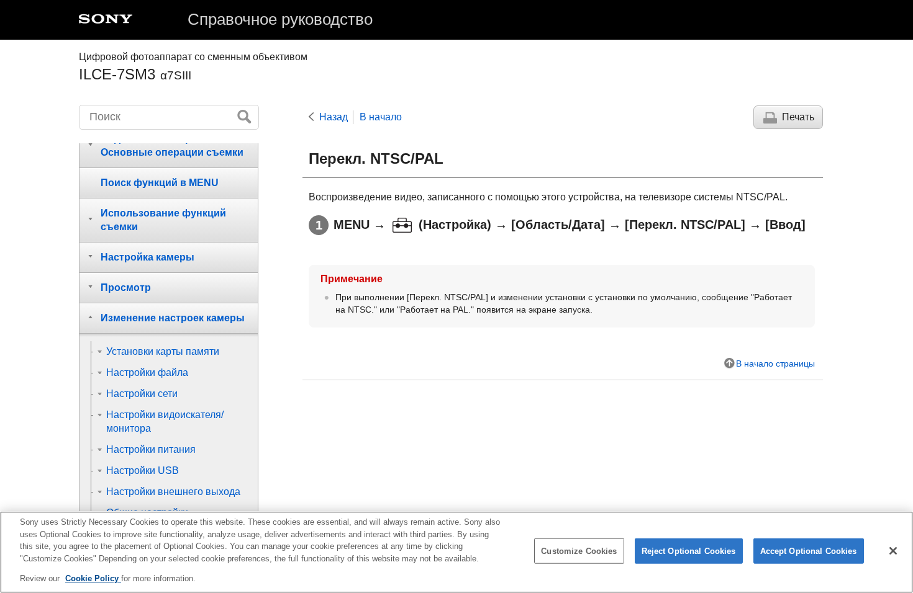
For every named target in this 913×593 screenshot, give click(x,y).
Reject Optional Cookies (689, 551)
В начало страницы (775, 363)
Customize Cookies (579, 551)
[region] (456, 552)
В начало (381, 117)
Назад (333, 117)
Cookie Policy (93, 578)
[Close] (893, 550)
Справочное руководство (280, 19)
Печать (798, 117)
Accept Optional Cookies (808, 551)
